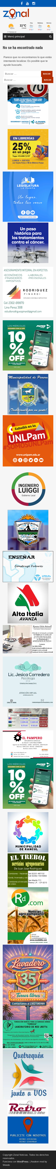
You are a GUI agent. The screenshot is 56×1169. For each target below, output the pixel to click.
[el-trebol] (28, 870)
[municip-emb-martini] (28, 529)
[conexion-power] (28, 1107)
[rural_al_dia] (28, 915)
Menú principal (16, 36)
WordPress (22, 1161)
